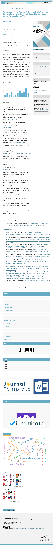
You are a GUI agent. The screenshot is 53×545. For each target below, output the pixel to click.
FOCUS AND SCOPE (9, 297)
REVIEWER (7, 304)
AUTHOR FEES (8, 336)
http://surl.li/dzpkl (6, 169)
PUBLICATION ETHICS (9, 310)
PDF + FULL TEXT (39, 49)
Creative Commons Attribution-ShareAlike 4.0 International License (40, 91)
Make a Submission (9, 510)
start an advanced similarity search (16, 287)
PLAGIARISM (7, 323)
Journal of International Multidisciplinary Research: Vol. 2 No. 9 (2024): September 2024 (24, 258)
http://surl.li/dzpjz (13, 135)
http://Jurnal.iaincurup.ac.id (8, 215)
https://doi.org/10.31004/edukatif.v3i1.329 (12, 119)
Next (47, 285)
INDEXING (7, 326)
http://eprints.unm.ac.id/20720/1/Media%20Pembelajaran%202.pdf (17, 153)
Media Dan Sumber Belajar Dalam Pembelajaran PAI (35, 280)
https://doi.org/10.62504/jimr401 (13, 42)
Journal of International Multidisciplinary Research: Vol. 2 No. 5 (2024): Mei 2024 (29, 278)
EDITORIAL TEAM (8, 301)
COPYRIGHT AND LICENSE (9, 320)
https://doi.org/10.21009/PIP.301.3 (18, 142)
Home (4, 8)
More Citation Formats (39, 113)
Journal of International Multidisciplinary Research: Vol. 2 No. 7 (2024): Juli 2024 (26, 225)
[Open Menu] (2, 2)
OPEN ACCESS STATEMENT (10, 317)
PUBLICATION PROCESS (9, 313)
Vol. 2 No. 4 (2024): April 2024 (19, 8)
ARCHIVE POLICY (8, 333)
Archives (9, 8)
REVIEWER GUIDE (8, 307)
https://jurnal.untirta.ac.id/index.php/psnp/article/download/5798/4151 (18, 194)
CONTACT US (7, 339)
